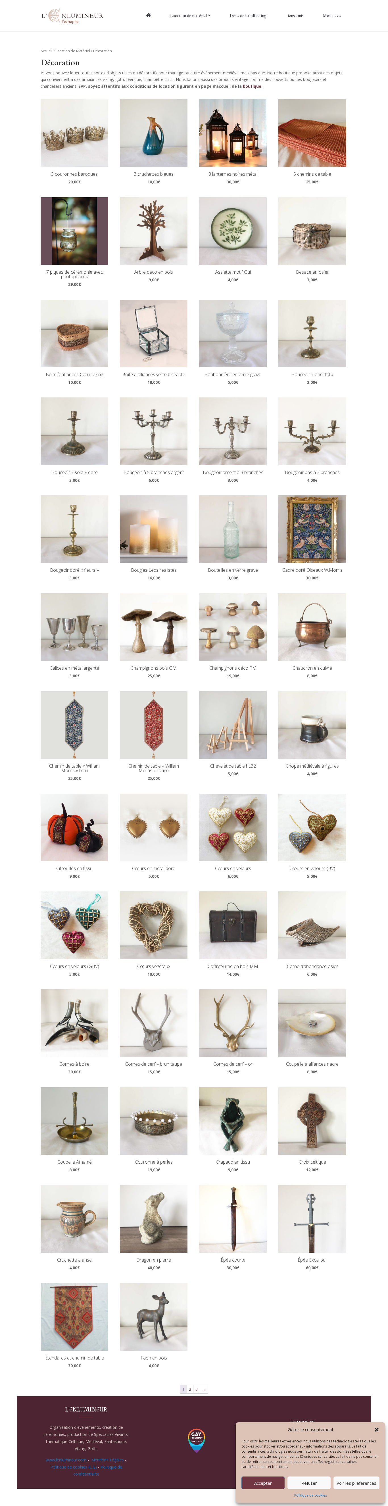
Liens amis (294, 15)
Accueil (47, 50)
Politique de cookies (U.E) (73, 1467)
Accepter (263, 1483)
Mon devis (332, 15)
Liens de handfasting (248, 15)
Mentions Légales (107, 1460)
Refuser (309, 1483)
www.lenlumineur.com (66, 1460)
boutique (252, 86)
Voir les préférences (356, 1483)
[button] (376, 1429)
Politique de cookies (310, 1495)
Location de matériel (188, 15)
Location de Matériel (73, 50)
